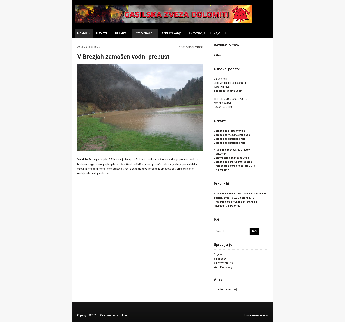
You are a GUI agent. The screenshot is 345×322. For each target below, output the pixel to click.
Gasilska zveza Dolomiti (114, 315)
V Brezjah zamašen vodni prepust (123, 56)
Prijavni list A (221, 169)
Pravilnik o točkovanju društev (232, 149)
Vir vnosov (220, 258)
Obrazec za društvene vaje (229, 130)
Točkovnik (220, 153)
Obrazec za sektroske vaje (229, 138)
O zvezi (101, 33)
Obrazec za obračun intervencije (233, 161)
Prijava (218, 254)
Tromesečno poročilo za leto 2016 (234, 165)
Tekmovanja (196, 33)
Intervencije (143, 33)
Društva (120, 33)
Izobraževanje (171, 33)
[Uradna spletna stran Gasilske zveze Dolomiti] (163, 14)
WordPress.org (223, 267)
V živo (217, 54)
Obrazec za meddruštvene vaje (232, 134)
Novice (82, 33)
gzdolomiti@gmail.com (228, 90)
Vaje (216, 33)
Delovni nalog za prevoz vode (231, 157)
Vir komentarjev (223, 262)
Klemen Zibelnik (194, 46)
